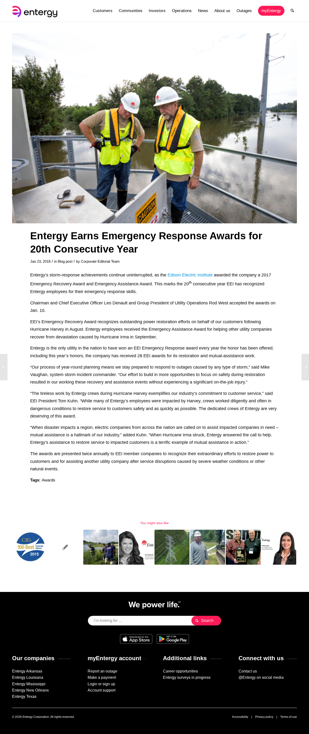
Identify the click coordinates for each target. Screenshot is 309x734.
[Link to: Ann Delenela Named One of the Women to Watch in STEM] (136, 547)
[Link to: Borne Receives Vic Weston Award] (243, 547)
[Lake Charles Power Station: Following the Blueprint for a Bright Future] (3, 367)
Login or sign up (101, 684)
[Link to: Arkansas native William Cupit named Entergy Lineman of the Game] (207, 547)
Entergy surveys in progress (187, 677)
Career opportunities (180, 671)
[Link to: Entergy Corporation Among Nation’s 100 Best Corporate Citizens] (29, 547)
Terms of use (288, 717)
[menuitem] (103, 11)
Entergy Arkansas (27, 671)
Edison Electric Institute (190, 274)
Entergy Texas (24, 696)
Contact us (248, 671)
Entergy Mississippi (28, 684)
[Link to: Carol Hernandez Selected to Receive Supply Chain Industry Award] (278, 547)
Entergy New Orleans (30, 690)
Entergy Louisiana (27, 677)
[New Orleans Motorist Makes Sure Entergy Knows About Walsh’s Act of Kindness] (305, 367)
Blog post (65, 261)
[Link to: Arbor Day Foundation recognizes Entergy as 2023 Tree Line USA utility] (172, 547)
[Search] (292, 11)
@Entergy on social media (261, 677)
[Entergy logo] (35, 11)
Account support (101, 690)
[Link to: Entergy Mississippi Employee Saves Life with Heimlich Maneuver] (65, 547)
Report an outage (102, 671)
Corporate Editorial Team (100, 261)
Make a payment (102, 677)
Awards (48, 480)
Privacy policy (264, 717)
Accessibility (240, 717)
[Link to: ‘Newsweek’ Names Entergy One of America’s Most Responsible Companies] (100, 547)
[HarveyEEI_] (154, 128)
